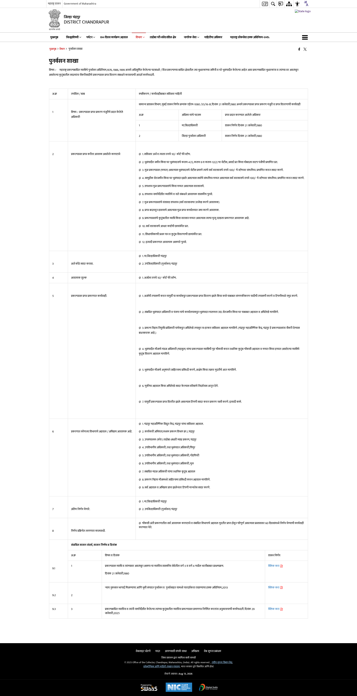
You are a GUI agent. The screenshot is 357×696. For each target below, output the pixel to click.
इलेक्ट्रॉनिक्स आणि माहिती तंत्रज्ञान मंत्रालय (161, 667)
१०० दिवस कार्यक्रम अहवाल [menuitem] (114, 37)
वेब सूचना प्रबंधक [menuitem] (212, 651)
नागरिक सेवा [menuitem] (190, 37)
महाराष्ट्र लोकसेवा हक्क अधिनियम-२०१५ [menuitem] (249, 37)
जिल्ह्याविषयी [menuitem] (72, 37)
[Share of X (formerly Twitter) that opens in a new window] (305, 49)
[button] (306, 37)
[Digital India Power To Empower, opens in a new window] (208, 688)
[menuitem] (264, 4)
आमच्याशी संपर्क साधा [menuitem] (176, 651)
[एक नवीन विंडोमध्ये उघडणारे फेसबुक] (299, 49)
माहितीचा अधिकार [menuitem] (213, 37)
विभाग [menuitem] (139, 37)
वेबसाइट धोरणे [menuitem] (143, 651)
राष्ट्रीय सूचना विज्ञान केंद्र (222, 662)
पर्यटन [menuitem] (89, 37)
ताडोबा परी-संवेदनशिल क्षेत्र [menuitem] (163, 37)
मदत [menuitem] (157, 651)
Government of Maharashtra (80, 3)
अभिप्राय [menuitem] (195, 651)
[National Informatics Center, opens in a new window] (179, 687)
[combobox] (306, 3)
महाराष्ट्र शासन (54, 3)
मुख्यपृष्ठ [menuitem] (54, 37)
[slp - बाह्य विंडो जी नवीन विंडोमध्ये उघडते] (303, 11)
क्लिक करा (274, 565)
